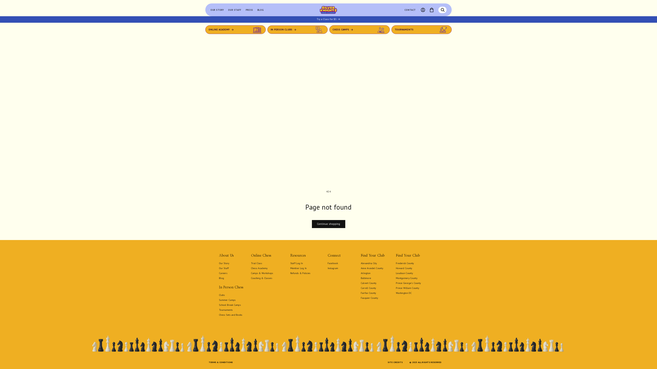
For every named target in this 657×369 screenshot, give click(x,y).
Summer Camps (227, 300)
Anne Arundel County (372, 268)
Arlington (366, 273)
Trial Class (256, 263)
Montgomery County (406, 278)
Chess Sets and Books (230, 314)
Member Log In (298, 268)
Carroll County (368, 288)
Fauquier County (369, 297)
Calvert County (369, 283)
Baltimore (366, 278)
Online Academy (219, 29)
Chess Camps (341, 29)
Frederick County (405, 263)
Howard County (404, 268)
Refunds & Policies (300, 273)
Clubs (222, 295)
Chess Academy (259, 268)
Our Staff (224, 268)
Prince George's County (408, 283)
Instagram (333, 268)
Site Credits (395, 362)
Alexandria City (369, 263)
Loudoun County (404, 273)
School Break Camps (230, 304)
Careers (223, 273)
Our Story (224, 263)
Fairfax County (368, 293)
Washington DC (404, 293)
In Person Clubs (281, 29)
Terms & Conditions (221, 362)
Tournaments (404, 29)
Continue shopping (328, 224)
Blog (221, 278)
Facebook (333, 263)
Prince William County (407, 288)
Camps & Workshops (262, 273)
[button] (442, 10)
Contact (410, 9)
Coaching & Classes (261, 278)
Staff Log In (296, 263)
